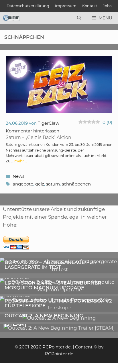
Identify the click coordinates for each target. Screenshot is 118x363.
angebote (23, 184)
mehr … (20, 161)
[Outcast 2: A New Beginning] (59, 318)
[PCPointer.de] (11, 18)
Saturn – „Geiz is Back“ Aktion (38, 137)
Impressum (65, 5)
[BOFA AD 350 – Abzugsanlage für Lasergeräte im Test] (59, 269)
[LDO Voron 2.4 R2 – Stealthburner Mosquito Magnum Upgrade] (59, 290)
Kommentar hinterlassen (32, 131)
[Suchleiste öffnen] (79, 18)
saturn (53, 184)
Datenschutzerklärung (28, 5)
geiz (39, 184)
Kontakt (89, 5)
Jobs (107, 5)
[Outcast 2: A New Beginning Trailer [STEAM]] (59, 328)
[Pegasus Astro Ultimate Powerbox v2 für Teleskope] (59, 307)
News (18, 176)
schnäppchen (76, 184)
